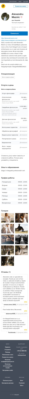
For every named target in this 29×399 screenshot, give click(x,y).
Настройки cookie (7, 370)
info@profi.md (22, 355)
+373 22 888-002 (22, 351)
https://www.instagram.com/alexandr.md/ (13, 40)
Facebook (21, 383)
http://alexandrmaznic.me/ (9, 38)
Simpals (17, 395)
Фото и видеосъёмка (8, 77)
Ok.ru (21, 385)
